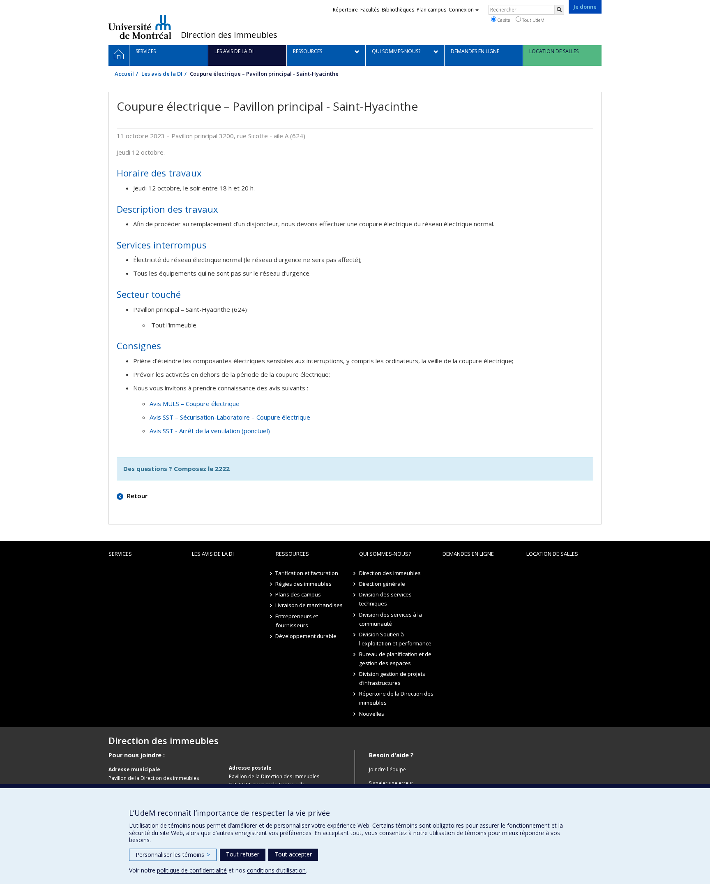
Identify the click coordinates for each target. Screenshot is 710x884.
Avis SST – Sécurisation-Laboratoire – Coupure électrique (230, 417)
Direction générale (382, 583)
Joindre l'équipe (387, 769)
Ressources (292, 553)
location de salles (552, 553)
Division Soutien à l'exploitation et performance (395, 639)
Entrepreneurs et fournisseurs (297, 621)
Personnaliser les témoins (173, 854)
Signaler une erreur (391, 783)
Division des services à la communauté (390, 619)
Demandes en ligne (468, 553)
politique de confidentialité (192, 870)
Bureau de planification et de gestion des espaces (395, 658)
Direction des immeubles (229, 35)
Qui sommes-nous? (385, 553)
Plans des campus (298, 594)
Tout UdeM (532, 20)
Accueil (124, 73)
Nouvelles (371, 713)
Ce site (503, 20)
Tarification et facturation (307, 573)
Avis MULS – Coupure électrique (195, 403)
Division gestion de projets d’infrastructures (392, 678)
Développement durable (306, 636)
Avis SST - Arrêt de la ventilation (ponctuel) (210, 431)
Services (120, 553)
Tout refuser (242, 854)
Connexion (461, 9)
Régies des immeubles (304, 583)
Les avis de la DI (161, 73)
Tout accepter (293, 854)
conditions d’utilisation (276, 870)
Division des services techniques (385, 599)
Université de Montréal (139, 26)
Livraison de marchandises (309, 605)
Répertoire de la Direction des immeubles (396, 698)
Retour (136, 496)
